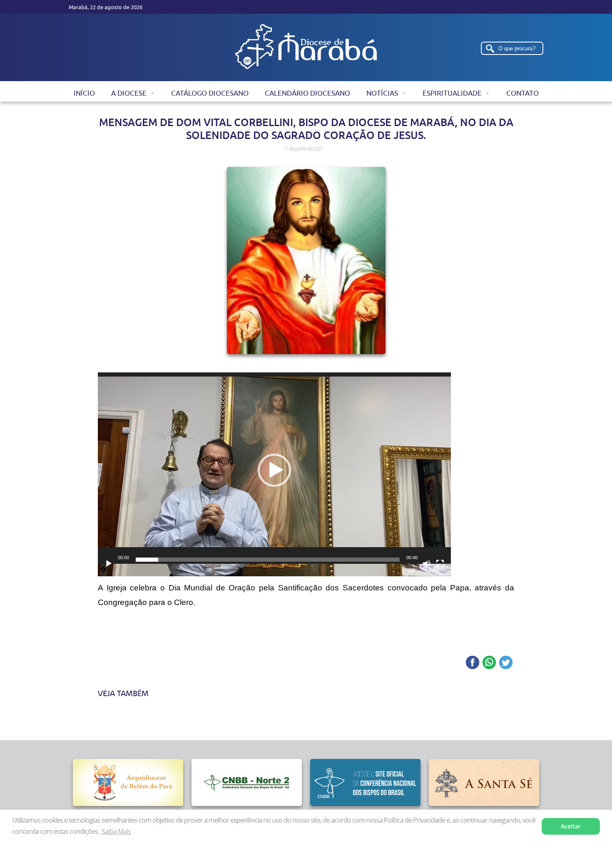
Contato (522, 93)
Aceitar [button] (571, 826)
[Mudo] (427, 564)
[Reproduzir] (108, 564)
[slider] (268, 560)
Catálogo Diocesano (210, 93)
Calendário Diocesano (307, 93)
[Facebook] (472, 663)
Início (84, 93)
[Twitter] (506, 663)
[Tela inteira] (440, 564)
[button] (274, 470)
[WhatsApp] (489, 663)
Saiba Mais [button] (116, 831)
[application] (274, 472)
